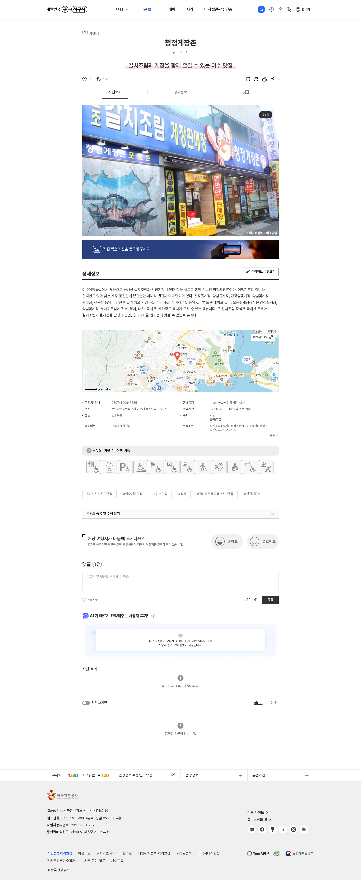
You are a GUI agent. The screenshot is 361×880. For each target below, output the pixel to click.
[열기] (273, 514)
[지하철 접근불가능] (156, 467)
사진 (254, 600)
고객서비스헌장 (209, 853)
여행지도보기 (262, 337)
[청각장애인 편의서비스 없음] (219, 467)
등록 (270, 600)
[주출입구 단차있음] (140, 467)
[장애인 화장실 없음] (93, 467)
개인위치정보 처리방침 (154, 853)
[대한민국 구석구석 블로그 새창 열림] (251, 829)
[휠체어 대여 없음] (187, 467)
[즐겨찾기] (246, 79)
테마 (171, 9)
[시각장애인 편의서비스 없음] (203, 467)
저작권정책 (184, 853)
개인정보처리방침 (59, 853)
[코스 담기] (262, 79)
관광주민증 (218, 9)
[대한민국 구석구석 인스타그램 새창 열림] (293, 829)
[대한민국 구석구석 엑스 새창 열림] (283, 829)
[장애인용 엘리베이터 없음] (109, 467)
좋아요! (233, 541)
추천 (143, 9)
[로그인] (280, 9)
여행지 (94, 33)
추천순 (274, 703)
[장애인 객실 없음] (250, 467)
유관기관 (259, 775)
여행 (119, 9)
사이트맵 (117, 861)
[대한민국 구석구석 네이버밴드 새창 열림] (304, 829)
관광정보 (192, 775)
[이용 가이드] (272, 9)
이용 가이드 (255, 812)
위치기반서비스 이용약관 (114, 853)
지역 (189, 9)
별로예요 (269, 541)
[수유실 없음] (235, 467)
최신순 (258, 703)
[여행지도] (289, 9)
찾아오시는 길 (257, 819)
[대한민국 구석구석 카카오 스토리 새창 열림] (272, 829)
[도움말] (84, 600)
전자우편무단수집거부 (63, 861)
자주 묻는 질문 (94, 861)
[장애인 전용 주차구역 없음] (125, 467)
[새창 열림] (254, 79)
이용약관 (84, 853)
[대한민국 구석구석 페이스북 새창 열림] (262, 829)
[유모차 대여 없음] (266, 467)
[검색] (261, 9)
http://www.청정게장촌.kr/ (227, 403)
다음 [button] (268, 170)
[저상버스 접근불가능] (172, 467)
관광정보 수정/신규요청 (135, 775)
